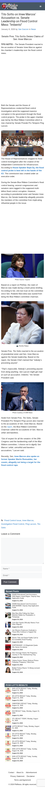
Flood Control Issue (12, 520)
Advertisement (31, 772)
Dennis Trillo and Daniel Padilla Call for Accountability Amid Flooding (25, 638)
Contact (11, 772)
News (33, 29)
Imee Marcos (28, 520)
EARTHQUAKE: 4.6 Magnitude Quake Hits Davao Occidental (25, 646)
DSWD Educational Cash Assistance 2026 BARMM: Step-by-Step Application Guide (25, 605)
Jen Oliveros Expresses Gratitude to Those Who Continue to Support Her (24, 631)
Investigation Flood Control (12, 524)
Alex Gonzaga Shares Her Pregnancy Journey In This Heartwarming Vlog (24, 654)
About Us (20, 772)
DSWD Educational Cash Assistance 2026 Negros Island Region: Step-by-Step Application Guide (26, 596)
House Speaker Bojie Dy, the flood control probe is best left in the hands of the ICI (22, 171)
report (9, 427)
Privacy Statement (17, 776)
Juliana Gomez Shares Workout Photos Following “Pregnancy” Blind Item (25, 661)
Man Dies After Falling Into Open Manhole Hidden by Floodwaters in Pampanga (23, 615)
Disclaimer (31, 776)
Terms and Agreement (22, 780)
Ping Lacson (30, 524)
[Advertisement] (22, 80)
